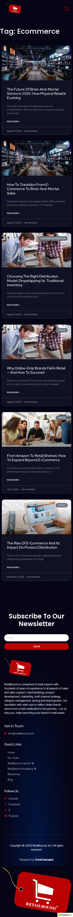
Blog (10, 779)
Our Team (13, 758)
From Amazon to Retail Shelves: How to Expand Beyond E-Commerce (36, 457)
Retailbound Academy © (22, 768)
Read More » (13, 121)
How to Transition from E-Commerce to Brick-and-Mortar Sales (33, 188)
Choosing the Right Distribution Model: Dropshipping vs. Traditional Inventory (35, 280)
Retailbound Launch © (21, 763)
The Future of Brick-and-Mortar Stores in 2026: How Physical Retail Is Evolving (36, 93)
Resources (14, 774)
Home (11, 752)
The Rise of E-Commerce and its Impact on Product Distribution (33, 545)
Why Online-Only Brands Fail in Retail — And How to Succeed (36, 370)
